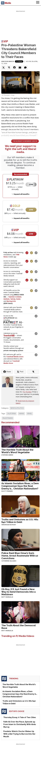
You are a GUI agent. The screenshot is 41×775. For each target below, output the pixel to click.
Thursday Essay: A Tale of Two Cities (19, 717)
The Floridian (27, 392)
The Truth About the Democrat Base (18, 626)
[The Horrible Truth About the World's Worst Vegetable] (20, 436)
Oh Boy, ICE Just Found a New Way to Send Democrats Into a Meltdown (18, 592)
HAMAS (21, 413)
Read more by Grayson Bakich (25, 402)
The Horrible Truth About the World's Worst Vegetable (17, 451)
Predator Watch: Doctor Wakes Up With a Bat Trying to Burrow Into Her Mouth (19, 734)
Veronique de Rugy (8, 524)
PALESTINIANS (8, 418)
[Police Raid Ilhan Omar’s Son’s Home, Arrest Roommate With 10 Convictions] (20, 539)
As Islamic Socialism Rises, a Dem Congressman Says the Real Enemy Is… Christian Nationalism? (20, 486)
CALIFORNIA (11, 413)
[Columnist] (8, 382)
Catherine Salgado (8, 561)
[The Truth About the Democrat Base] (20, 612)
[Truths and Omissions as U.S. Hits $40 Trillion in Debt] (20, 506)
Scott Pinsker (7, 491)
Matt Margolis (7, 597)
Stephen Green (7, 455)
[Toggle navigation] (38, 3)
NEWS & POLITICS (17, 408)
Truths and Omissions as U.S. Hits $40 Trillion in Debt (19, 520)
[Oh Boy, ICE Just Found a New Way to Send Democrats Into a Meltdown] (20, 575)
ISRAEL (29, 413)
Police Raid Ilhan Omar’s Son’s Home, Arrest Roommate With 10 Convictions (19, 556)
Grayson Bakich (7, 61)
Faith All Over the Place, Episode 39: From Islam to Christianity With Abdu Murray (19, 724)
